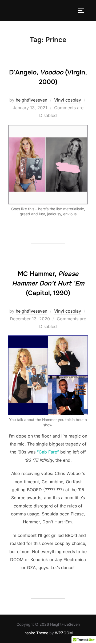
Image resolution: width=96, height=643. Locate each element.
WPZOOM (64, 633)
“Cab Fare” (48, 452)
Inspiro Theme (35, 633)
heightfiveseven (31, 100)
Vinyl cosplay (67, 100)
